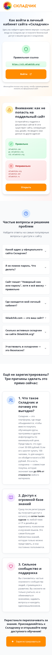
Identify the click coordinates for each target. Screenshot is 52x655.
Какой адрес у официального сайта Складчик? (24, 251)
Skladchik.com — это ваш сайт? (24, 317)
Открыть (26, 187)
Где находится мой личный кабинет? (22, 303)
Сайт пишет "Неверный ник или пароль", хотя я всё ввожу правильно (24, 285)
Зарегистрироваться (28, 641)
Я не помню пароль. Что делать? (20, 267)
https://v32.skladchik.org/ (26, 64)
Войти (23, 74)
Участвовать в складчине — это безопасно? (23, 348)
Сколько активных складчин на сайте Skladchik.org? (23, 332)
